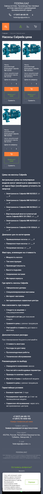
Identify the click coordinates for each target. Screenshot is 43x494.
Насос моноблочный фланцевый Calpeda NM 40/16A (11, 133)
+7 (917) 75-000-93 (21, 419)
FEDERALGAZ (21, 3)
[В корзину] (11, 89)
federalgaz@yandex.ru (21, 444)
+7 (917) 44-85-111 (20, 15)
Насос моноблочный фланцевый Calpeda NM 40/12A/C (31, 67)
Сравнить (11, 100)
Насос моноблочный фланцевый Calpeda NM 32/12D (11, 67)
